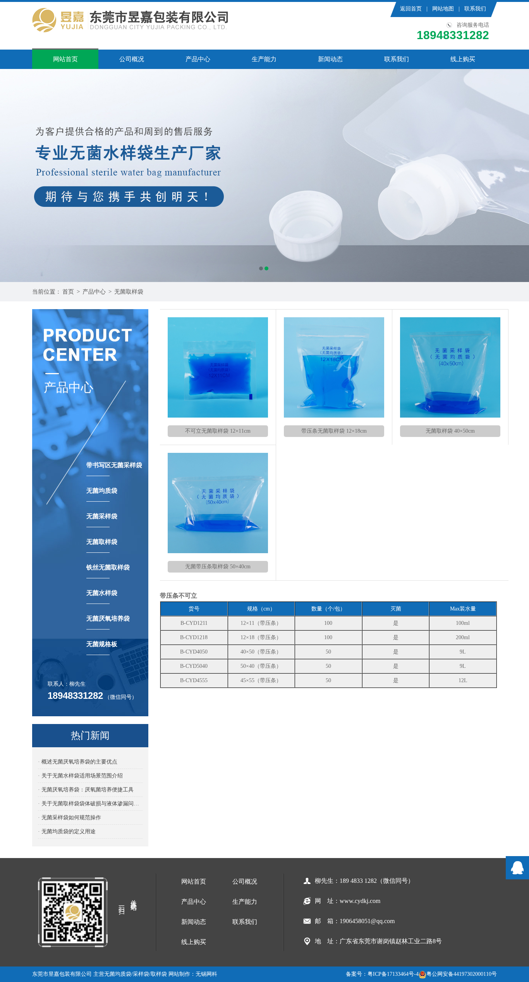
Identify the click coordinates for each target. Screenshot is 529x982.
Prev (13, 175)
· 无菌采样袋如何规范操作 (69, 817)
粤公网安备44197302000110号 (461, 974)
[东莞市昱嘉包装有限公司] (264, 175)
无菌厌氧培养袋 (108, 618)
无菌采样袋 (101, 516)
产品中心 (197, 59)
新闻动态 (330, 59)
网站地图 (443, 9)
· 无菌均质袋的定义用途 (67, 831)
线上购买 (462, 59)
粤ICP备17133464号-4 (393, 974)
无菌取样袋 (128, 292)
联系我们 (475, 9)
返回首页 (411, 9)
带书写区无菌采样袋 (114, 465)
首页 (68, 292)
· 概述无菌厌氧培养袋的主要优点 (77, 762)
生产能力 (264, 59)
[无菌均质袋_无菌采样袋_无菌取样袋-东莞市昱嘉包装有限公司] (131, 20)
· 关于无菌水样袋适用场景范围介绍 (80, 776)
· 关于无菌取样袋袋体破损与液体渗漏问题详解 (90, 804)
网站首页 (65, 59)
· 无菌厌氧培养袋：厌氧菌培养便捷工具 (86, 790)
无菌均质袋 (101, 490)
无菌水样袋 (101, 593)
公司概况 (131, 59)
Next (515, 175)
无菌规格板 (101, 644)
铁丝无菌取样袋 (108, 567)
